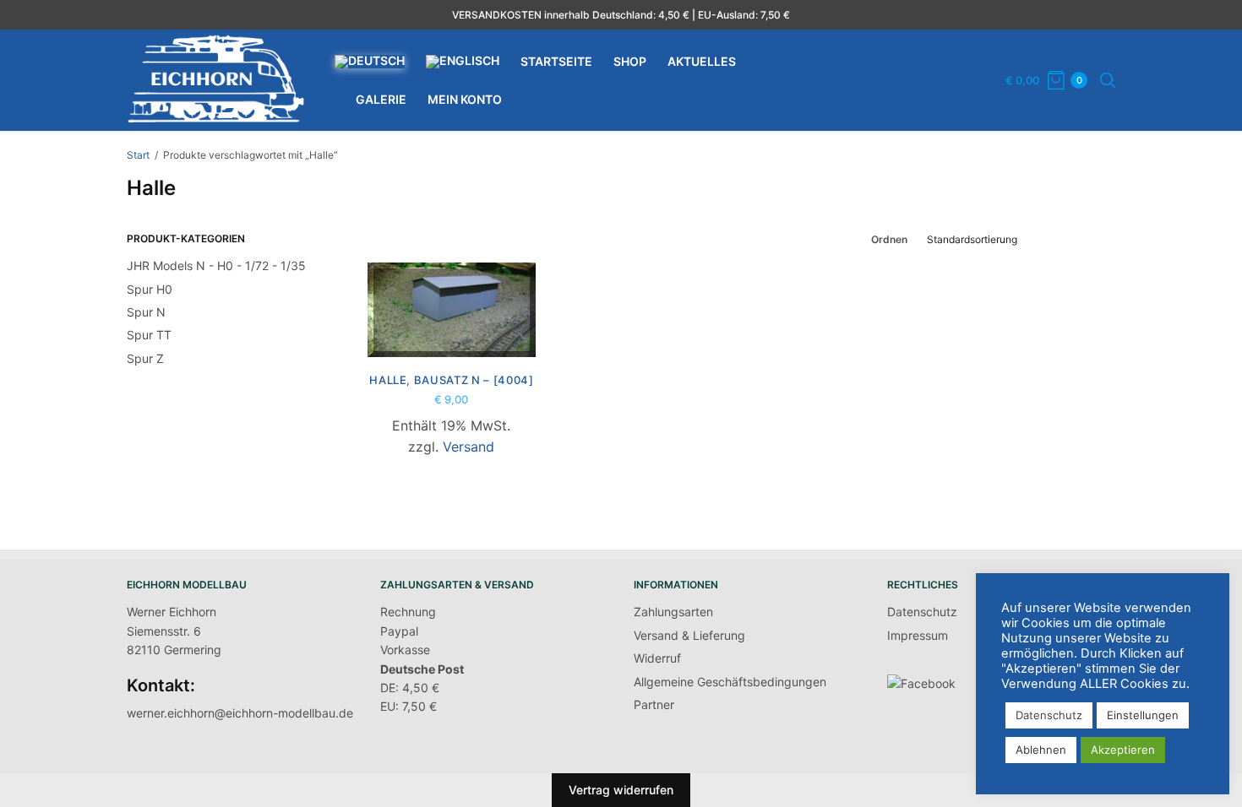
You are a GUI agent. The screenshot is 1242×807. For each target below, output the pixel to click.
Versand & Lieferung (689, 635)
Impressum (917, 635)
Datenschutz (922, 611)
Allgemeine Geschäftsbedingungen (730, 681)
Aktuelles (701, 61)
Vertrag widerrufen (621, 790)
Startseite (556, 61)
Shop (629, 61)
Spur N (146, 312)
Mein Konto (465, 99)
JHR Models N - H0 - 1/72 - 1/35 (216, 265)
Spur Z (145, 358)
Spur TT (149, 335)
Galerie (381, 99)
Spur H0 (149, 289)
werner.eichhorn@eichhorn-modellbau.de (240, 713)
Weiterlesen (452, 328)
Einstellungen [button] (1143, 715)
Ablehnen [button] (1041, 749)
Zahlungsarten (673, 611)
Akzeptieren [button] (1123, 749)
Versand (468, 446)
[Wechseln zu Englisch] (462, 61)
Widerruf (657, 658)
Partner (654, 704)
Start (138, 155)
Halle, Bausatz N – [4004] (451, 380)
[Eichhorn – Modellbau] (216, 80)
